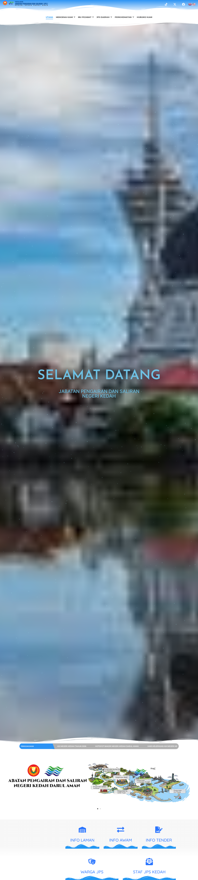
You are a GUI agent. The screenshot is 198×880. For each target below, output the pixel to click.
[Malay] (194, 3)
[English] (190, 3)
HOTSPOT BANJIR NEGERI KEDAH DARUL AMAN (147, 746)
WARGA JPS (92, 871)
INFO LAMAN (82, 840)
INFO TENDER (159, 840)
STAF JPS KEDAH (149, 871)
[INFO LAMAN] (82, 830)
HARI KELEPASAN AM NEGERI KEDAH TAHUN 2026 (94, 746)
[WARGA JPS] (92, 862)
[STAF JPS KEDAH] (149, 862)
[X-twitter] (175, 4)
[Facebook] (183, 4)
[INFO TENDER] (158, 830)
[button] (11, 782)
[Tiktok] (166, 4)
